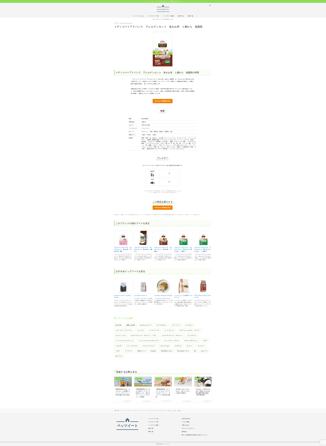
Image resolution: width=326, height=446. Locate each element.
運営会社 (184, 431)
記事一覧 (181, 16)
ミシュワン (140, 330)
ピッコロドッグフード (140, 295)
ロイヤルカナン (162, 325)
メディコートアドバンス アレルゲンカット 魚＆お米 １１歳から (163, 249)
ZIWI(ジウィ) (141, 351)
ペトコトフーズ (154, 330)
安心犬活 (118, 325)
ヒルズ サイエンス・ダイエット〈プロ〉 (144, 335)
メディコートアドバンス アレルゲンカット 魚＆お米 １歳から (143, 249)
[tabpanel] (162, 49)
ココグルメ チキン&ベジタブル (163, 295)
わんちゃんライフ (146, 325)
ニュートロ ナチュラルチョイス (148, 340)
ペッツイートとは (138, 16)
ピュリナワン (192, 335)
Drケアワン (119, 356)
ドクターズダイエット (191, 340)
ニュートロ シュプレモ (171, 340)
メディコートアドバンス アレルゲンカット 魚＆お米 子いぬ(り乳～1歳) (123, 249)
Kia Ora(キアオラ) (183, 351)
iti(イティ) (204, 351)
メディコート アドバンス (126, 23)
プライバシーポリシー (188, 428)
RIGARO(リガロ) (166, 351)
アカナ (118, 351)
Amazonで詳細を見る (163, 101)
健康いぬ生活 (130, 325)
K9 (195, 351)
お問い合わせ (185, 425)
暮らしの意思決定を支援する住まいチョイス (194, 435)
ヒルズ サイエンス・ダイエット (172, 335)
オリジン (190, 346)
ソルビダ (118, 346)
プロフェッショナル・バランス (189, 330)
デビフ (205, 340)
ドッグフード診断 (168, 16)
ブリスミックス (121, 335)
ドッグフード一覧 (153, 16)
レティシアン (176, 325)
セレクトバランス (149, 346)
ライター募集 (185, 421)
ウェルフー (201, 346)
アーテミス (128, 351)
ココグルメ (178, 346)
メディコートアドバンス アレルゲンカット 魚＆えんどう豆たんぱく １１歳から (203, 249)
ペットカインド (169, 330)
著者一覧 (190, 16)
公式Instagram (186, 418)
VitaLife (153, 351)
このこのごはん (165, 346)
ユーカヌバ (189, 325)
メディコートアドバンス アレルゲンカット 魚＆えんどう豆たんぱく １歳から (183, 249)
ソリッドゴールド (132, 346)
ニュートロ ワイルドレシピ (124, 340)
